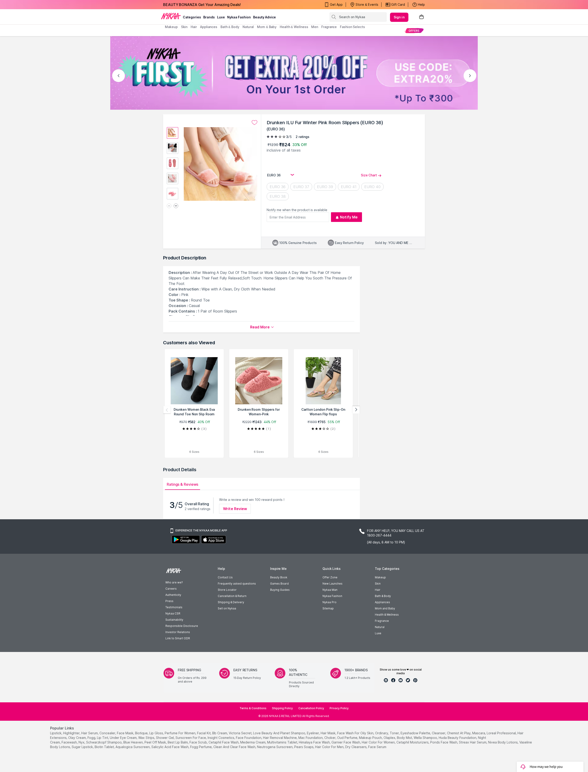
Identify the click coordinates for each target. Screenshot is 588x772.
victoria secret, (240, 733)
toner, (395, 733)
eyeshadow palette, (416, 733)
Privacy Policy (339, 708)
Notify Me (349, 217)
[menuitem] (414, 30)
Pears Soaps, (304, 747)
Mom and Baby (385, 608)
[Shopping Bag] (421, 17)
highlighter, (71, 733)
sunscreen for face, (191, 738)
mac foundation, (310, 738)
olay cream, (77, 738)
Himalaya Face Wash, (315, 742)
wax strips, (146, 738)
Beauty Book (278, 577)
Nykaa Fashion (239, 17)
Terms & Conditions (253, 708)
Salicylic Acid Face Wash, (170, 747)
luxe (221, 17)
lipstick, (56, 733)
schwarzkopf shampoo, (104, 742)
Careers (171, 588)
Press (169, 601)
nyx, (82, 742)
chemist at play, (459, 733)
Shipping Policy (282, 708)
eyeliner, (313, 733)
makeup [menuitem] (171, 27)
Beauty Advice (264, 17)
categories (192, 17)
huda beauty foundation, (458, 738)
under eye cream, (123, 738)
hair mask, (328, 733)
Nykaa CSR (172, 613)
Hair (377, 589)
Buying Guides (280, 589)
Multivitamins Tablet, (282, 742)
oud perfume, (347, 738)
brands (209, 17)
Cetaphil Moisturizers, (412, 742)
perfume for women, (180, 733)
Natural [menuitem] (248, 27)
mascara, (479, 733)
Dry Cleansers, (356, 747)
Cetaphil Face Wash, (224, 742)
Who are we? (174, 582)
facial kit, (204, 733)
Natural (379, 627)
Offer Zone (329, 577)
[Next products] (356, 409)
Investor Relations (177, 632)
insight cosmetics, (221, 738)
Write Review (235, 508)
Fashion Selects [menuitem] (352, 27)
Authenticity (173, 595)
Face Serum (377, 747)
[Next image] (176, 206)
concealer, (107, 733)
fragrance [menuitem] (329, 27)
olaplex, (390, 738)
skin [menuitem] (184, 27)
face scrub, (198, 742)
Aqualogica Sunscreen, (133, 747)
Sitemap (328, 608)
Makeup (380, 577)
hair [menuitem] (194, 27)
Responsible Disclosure (181, 626)
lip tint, (103, 738)
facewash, (70, 742)
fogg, (92, 738)
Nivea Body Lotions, (503, 742)
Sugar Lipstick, (83, 747)
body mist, (405, 738)
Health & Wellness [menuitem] (294, 27)
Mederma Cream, (253, 742)
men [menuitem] (314, 27)
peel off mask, (155, 742)
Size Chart (369, 175)
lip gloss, (156, 733)
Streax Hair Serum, (473, 742)
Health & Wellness (387, 614)
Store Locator (227, 589)
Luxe (378, 633)
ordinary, (382, 733)
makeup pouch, (371, 738)
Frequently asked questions (237, 583)
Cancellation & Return (232, 596)
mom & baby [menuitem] (267, 27)
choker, (330, 738)
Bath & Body (383, 596)
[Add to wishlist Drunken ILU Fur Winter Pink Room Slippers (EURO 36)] (254, 122)
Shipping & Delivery (231, 602)
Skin (378, 583)
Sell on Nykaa (227, 608)
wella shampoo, (426, 738)
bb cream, (220, 733)
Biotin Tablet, (105, 747)
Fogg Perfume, (201, 747)
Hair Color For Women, (379, 742)
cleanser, (439, 733)
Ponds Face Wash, (444, 742)
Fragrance (382, 621)
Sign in (399, 17)
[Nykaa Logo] (171, 16)
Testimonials (173, 607)
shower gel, (165, 738)
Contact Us (225, 577)
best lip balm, (178, 742)
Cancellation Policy (311, 708)
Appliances (382, 602)
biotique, (141, 733)
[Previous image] (169, 206)
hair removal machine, (280, 738)
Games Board (279, 583)
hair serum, (90, 733)
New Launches (332, 583)
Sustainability (174, 619)
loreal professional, (502, 733)
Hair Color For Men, (329, 747)
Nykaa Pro (329, 602)
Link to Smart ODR (177, 638)
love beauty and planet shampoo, (279, 733)
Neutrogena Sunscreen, (275, 747)
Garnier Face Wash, (346, 742)
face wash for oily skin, (355, 733)
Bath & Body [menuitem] (229, 27)
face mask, (125, 733)
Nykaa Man (329, 589)
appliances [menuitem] (208, 27)
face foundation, (249, 738)
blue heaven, (133, 742)
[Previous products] (167, 409)
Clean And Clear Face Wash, (234, 747)
